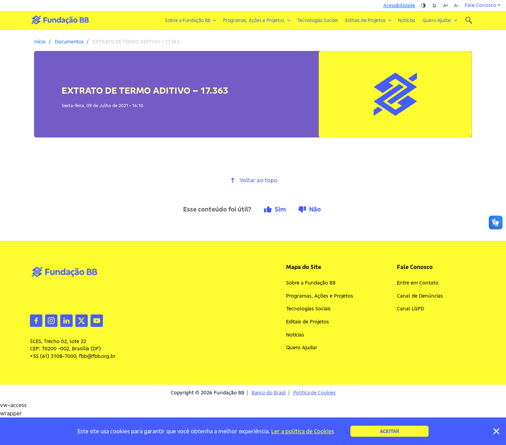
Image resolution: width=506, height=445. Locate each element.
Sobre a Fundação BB (311, 283)
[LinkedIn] (66, 320)
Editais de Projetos (307, 321)
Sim (280, 209)
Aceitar (389, 431)
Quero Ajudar (301, 347)
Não (315, 209)
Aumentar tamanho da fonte (445, 5)
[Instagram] (51, 320)
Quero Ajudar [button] (437, 20)
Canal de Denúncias (420, 296)
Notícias (406, 20)
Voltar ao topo (258, 180)
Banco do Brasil (269, 392)
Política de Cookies (314, 392)
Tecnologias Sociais (317, 20)
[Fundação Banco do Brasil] (469, 20)
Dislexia (434, 5)
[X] (81, 320)
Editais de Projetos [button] (365, 20)
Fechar (496, 431)
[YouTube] (97, 320)
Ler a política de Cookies (302, 431)
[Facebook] (36, 320)
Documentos (69, 41)
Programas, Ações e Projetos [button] (253, 20)
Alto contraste (423, 5)
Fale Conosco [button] (480, 5)
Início (40, 41)
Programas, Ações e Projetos (319, 296)
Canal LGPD (410, 308)
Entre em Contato (418, 283)
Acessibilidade (399, 5)
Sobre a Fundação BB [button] (187, 20)
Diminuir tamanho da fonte (456, 5)
